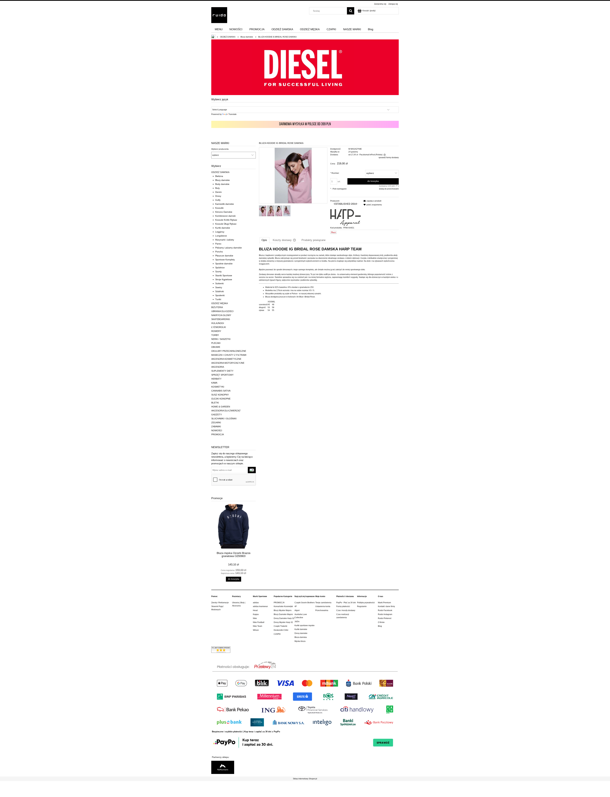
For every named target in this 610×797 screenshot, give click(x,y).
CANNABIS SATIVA (220, 390)
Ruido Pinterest (384, 618)
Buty (217, 188)
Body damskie (222, 184)
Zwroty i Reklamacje (220, 602)
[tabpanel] (329, 279)
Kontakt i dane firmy (386, 606)
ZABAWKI (216, 426)
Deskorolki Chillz (281, 630)
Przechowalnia (321, 610)
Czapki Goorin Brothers (305, 602)
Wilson (256, 630)
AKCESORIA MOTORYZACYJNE (227, 363)
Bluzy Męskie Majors (282, 610)
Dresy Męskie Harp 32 (283, 622)
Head (255, 610)
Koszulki (219, 208)
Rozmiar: (334, 173)
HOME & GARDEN (220, 406)
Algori (297, 610)
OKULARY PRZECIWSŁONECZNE (228, 351)
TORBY (215, 335)
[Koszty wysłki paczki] (305, 124)
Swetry (218, 287)
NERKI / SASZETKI (220, 339)
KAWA (214, 382)
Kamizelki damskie (224, 204)
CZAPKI (277, 634)
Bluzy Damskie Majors (283, 614)
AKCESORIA (217, 367)
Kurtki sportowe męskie (305, 625)
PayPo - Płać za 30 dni (346, 602)
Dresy (218, 196)
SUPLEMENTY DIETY (222, 371)
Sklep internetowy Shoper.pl (305, 779)
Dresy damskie (301, 633)
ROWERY (216, 331)
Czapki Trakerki (280, 626)
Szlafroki (219, 291)
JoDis (297, 621)
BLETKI (215, 402)
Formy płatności (343, 606)
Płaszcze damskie (224, 255)
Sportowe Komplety (225, 259)
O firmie (381, 622)
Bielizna (219, 176)
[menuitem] (218, 29)
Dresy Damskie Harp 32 (284, 618)
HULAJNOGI (217, 323)
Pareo (218, 243)
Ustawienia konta (322, 606)
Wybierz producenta (220, 149)
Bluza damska (301, 637)
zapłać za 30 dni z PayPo (267, 731)
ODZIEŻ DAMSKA (220, 172)
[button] (372, 201)
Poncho (219, 251)
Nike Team (257, 626)
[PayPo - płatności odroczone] (305, 742)
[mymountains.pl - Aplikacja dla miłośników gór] (222, 767)
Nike (255, 618)
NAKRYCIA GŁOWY (221, 315)
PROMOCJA (217, 434)
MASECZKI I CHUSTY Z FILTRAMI (228, 355)
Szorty (218, 271)
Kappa (256, 614)
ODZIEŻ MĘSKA (219, 303)
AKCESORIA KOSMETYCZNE (226, 359)
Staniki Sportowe (223, 275)
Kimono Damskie (223, 212)
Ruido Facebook (385, 610)
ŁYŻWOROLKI (218, 327)
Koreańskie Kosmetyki (283, 606)
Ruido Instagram (385, 614)
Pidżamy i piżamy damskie (228, 247)
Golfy (217, 200)
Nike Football (258, 622)
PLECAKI (215, 343)
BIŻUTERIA (217, 307)
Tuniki (218, 299)
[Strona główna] (219, 15)
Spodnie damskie (224, 263)
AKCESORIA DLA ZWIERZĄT (226, 410)
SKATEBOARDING (220, 319)
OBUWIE (215, 347)
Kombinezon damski (225, 216)
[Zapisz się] (252, 470)
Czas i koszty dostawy (345, 610)
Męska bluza (300, 641)
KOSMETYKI (217, 386)
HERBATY (216, 379)
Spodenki (220, 295)
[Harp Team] (345, 214)
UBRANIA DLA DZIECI (222, 311)
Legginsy (219, 231)
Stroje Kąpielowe (223, 279)
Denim (218, 192)
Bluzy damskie (222, 180)
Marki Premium (384, 602)
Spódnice (220, 267)
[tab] (264, 240)
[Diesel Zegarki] (305, 67)
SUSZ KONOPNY (220, 394)
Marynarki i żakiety (224, 239)
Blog (380, 626)
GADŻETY (216, 414)
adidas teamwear (260, 606)
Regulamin (362, 606)
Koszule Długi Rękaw (225, 224)
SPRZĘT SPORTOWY (222, 375)
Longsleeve (221, 235)
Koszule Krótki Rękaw (226, 220)
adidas (256, 602)
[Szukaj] (350, 10)
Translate (232, 114)
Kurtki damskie (222, 228)
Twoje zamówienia (323, 602)
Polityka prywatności (366, 602)
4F (296, 606)
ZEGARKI (216, 422)
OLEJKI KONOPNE (220, 398)
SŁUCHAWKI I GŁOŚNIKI (224, 418)
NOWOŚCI (216, 430)
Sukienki (219, 283)
